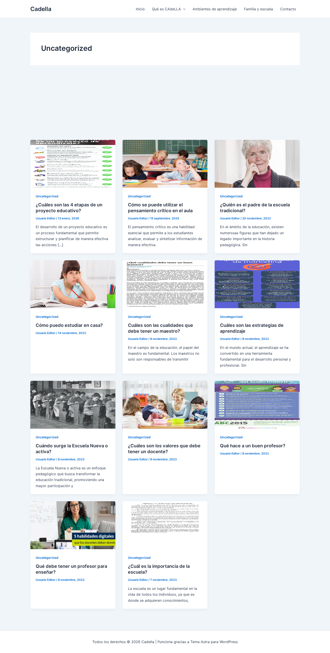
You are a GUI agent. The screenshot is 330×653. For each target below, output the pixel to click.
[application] (183, 9)
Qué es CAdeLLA (166, 9)
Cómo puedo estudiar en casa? (69, 325)
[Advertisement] (165, 106)
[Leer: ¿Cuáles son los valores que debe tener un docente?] (165, 404)
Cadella (40, 8)
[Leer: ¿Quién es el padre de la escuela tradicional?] (257, 163)
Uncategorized (47, 196)
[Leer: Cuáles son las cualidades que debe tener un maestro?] (165, 284)
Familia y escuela (258, 9)
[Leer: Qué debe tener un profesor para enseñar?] (72, 525)
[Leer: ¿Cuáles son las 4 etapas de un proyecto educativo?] (72, 163)
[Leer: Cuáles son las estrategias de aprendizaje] (257, 284)
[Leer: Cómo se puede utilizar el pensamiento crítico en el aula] (165, 163)
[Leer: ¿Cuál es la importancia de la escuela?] (165, 525)
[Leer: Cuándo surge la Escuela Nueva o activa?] (72, 404)
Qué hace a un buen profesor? (252, 445)
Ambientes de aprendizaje (215, 9)
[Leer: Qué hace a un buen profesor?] (257, 404)
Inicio (140, 9)
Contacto (288, 9)
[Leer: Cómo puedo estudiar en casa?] (72, 284)
